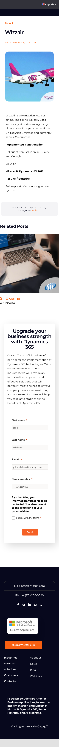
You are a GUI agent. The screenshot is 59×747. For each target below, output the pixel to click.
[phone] (41, 604)
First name (18, 420)
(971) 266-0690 (34, 595)
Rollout (9, 23)
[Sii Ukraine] (29, 263)
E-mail (16, 459)
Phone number (21, 479)
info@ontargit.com (32, 585)
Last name (18, 440)
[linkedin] (29, 604)
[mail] (35, 604)
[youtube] (23, 604)
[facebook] (18, 604)
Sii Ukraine (10, 298)
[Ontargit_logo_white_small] (11, 11)
